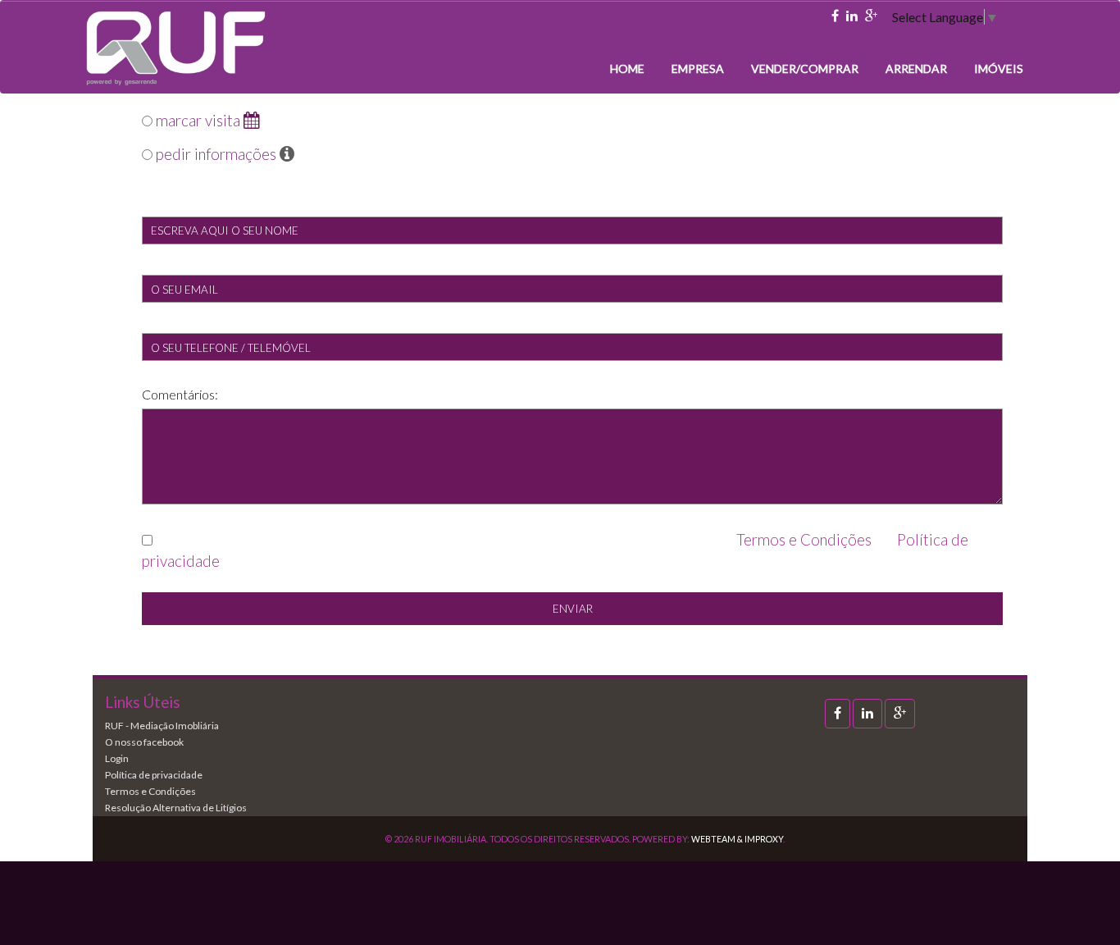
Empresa (698, 68)
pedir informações (216, 154)
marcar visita (198, 121)
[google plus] (871, 16)
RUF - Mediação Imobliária (162, 725)
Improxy (763, 838)
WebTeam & (717, 838)
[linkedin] (852, 16)
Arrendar (916, 68)
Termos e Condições (804, 540)
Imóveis (998, 68)
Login (117, 758)
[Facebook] (835, 16)
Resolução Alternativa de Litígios (176, 807)
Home (627, 68)
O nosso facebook (144, 742)
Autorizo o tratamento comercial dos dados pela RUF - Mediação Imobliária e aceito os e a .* (555, 550)
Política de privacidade (154, 775)
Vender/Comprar (804, 68)
